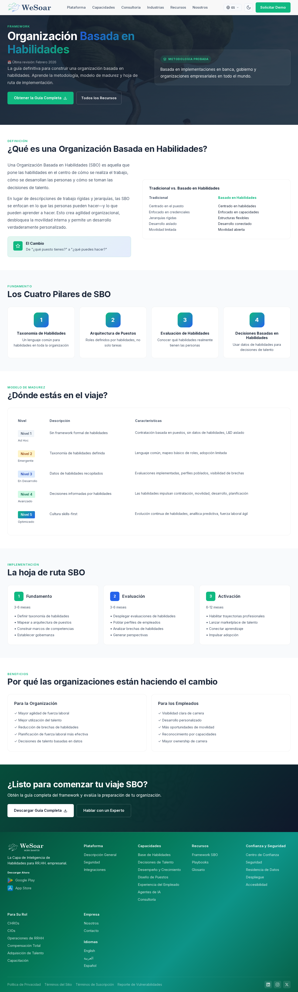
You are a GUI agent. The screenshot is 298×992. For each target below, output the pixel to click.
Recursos (178, 7)
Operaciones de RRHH (25, 938)
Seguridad (92, 862)
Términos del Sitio (58, 984)
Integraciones (95, 869)
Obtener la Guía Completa (37, 97)
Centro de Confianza (262, 855)
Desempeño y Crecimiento (159, 869)
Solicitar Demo (273, 7)
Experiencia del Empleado (158, 884)
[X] (287, 984)
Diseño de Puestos (153, 877)
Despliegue (255, 877)
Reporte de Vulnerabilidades (140, 984)
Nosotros (200, 7)
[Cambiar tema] (248, 7)
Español (90, 965)
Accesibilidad (256, 884)
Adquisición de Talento (25, 953)
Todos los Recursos (99, 98)
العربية (88, 958)
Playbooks (200, 862)
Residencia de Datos (262, 869)
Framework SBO (205, 855)
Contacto (91, 930)
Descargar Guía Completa (38, 810)
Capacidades (103, 7)
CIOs (11, 930)
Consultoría (131, 7)
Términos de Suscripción (95, 984)
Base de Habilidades (154, 855)
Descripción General (100, 855)
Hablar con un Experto (103, 810)
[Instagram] (277, 984)
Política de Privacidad (24, 984)
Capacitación (17, 960)
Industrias (155, 7)
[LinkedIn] (268, 984)
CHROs (13, 923)
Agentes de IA (149, 892)
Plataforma (76, 7)
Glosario (198, 869)
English (89, 950)
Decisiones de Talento (156, 862)
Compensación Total (24, 945)
